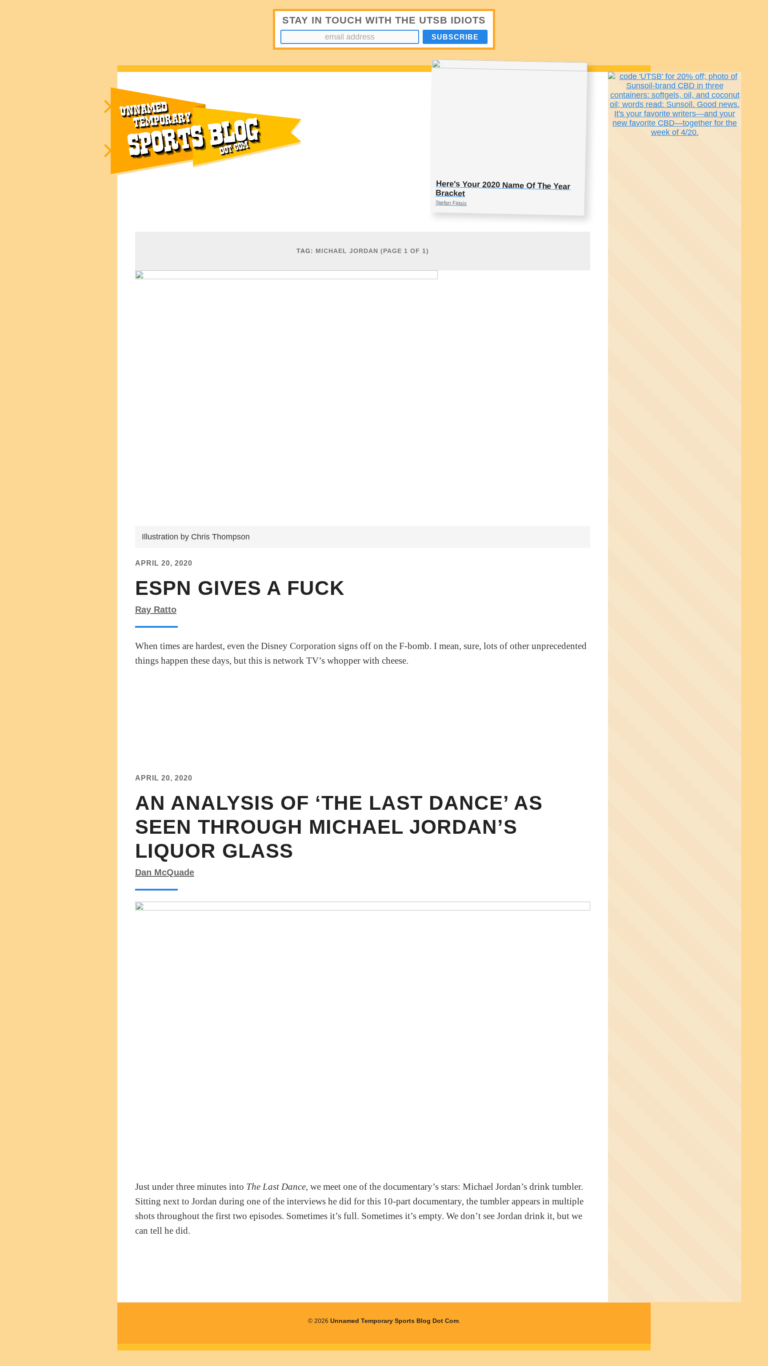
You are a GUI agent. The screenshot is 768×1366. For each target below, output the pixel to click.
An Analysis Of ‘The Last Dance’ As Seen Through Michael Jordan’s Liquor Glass (339, 827)
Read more (167, 689)
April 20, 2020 (163, 563)
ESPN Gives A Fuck (240, 588)
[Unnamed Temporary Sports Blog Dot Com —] (236, 143)
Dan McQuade (164, 872)
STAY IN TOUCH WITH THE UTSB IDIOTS (384, 20)
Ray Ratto (155, 609)
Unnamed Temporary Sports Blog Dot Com (394, 1320)
